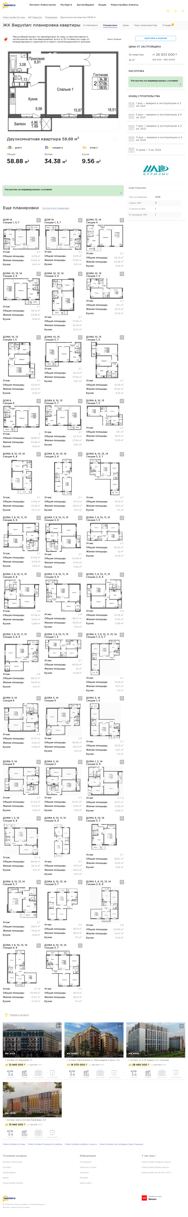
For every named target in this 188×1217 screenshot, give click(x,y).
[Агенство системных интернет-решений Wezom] (151, 1198)
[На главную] (13, 5)
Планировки (51, 17)
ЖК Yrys (10, 1113)
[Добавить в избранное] (114, 139)
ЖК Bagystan (35, 17)
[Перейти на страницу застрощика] (156, 181)
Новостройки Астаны (14, 17)
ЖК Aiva (10, 1054)
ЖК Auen (72, 1054)
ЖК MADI (133, 1054)
